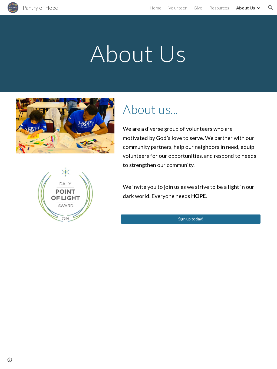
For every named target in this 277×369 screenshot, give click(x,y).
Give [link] (198, 7)
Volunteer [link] (178, 7)
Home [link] (155, 7)
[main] (138, 53)
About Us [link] (245, 7)
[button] (270, 7)
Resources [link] (219, 7)
